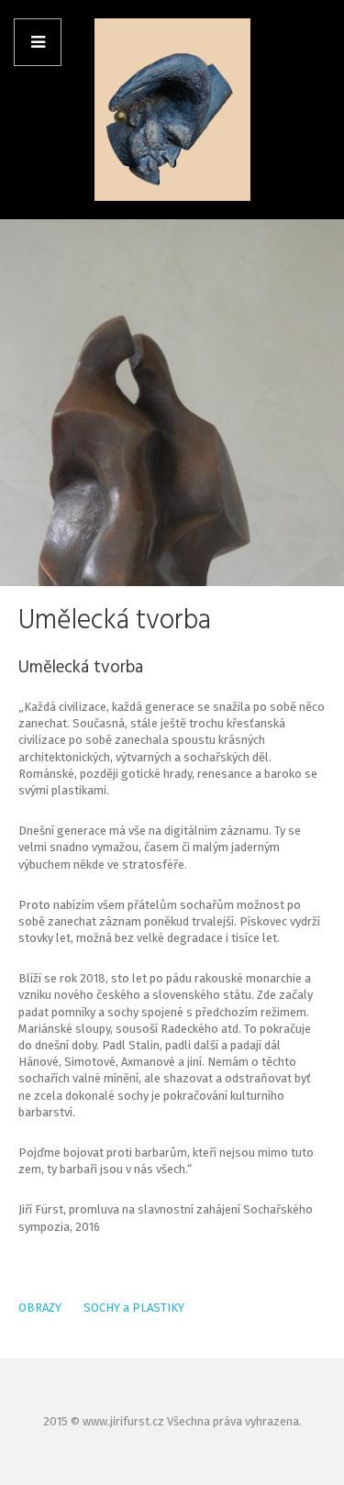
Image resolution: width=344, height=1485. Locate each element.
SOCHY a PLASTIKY (132, 1307)
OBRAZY (39, 1307)
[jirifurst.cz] (172, 110)
